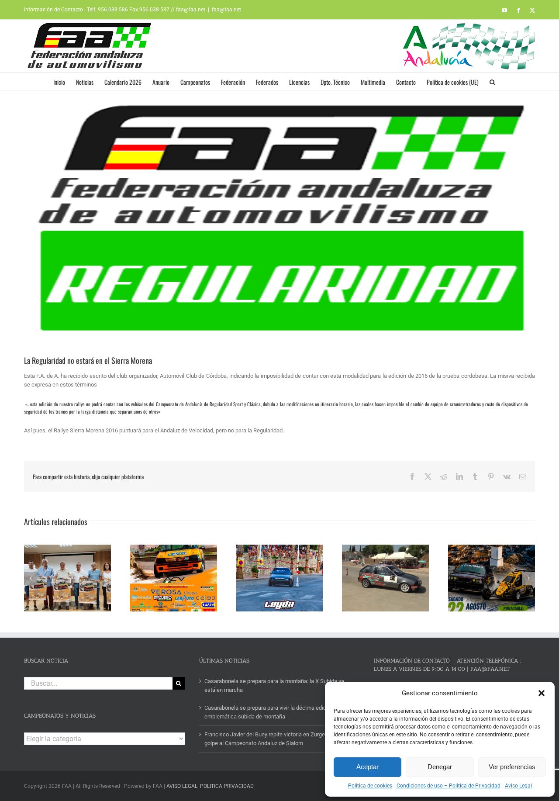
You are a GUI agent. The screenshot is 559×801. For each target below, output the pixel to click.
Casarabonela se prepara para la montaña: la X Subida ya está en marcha (274, 685)
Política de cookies (370, 786)
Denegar (440, 766)
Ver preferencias (512, 766)
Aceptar (367, 766)
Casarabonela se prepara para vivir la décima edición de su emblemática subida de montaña (276, 712)
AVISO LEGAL (181, 786)
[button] (541, 693)
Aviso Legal (518, 786)
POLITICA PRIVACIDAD (227, 786)
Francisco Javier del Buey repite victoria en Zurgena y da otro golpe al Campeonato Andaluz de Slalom (278, 738)
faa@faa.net (226, 10)
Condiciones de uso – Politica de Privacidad (448, 786)
